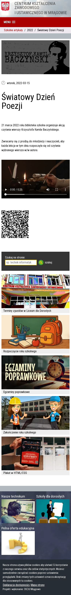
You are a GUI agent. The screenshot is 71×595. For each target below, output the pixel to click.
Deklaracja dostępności (16, 585)
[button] (9, 22)
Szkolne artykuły (13, 30)
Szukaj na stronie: (15, 257)
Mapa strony (38, 585)
